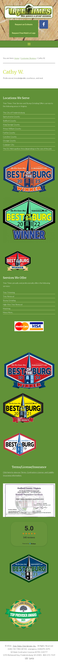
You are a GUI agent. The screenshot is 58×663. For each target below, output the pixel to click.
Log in (31, 658)
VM (26, 658)
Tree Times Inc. (29, 11)
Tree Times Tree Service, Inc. (24, 646)
